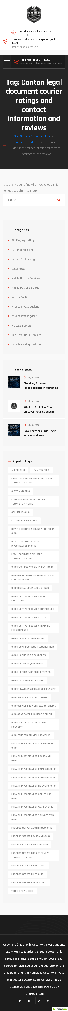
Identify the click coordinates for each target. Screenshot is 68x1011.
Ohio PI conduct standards (28, 655)
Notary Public (19, 297)
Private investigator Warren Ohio (32, 806)
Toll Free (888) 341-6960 (35, 60)
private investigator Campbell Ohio (33, 769)
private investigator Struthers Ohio (31, 796)
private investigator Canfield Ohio (33, 777)
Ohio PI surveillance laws (27, 680)
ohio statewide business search (31, 714)
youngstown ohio (22, 891)
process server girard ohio (28, 865)
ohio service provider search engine (33, 705)
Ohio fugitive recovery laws (28, 617)
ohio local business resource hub (32, 647)
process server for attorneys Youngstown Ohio (30, 855)
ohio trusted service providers (31, 735)
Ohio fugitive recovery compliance (32, 609)
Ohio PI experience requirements (31, 672)
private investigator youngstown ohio (32, 817)
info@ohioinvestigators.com (36, 31)
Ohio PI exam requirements (27, 663)
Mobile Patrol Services (25, 288)
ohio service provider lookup (29, 697)
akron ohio (18, 470)
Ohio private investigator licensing (33, 689)
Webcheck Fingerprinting (26, 344)
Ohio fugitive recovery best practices (28, 598)
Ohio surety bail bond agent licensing (29, 724)
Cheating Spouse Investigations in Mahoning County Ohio (41, 387)
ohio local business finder (28, 638)
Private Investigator (24, 316)
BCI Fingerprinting (22, 240)
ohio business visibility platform (32, 567)
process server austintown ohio (32, 827)
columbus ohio (20, 512)
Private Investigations (25, 307)
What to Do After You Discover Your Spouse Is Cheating (39, 411)
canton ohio (41, 470)
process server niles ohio (27, 874)
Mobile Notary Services (25, 278)
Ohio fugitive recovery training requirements (30, 628)
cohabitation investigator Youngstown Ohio (28, 501)
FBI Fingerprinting (22, 250)
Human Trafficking (23, 259)
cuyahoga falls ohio (24, 520)
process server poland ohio (28, 882)
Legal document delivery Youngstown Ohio (26, 556)
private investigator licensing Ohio (33, 785)
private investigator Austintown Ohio (32, 746)
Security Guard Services (26, 335)
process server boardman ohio (30, 836)
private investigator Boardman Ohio (31, 758)
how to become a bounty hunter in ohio (33, 531)
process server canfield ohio (29, 844)
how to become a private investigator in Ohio (26, 544)
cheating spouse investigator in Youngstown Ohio (31, 480)
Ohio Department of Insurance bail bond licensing (33, 577)
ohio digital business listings (30, 588)
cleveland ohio (20, 491)
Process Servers (21, 326)
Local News (18, 269)
